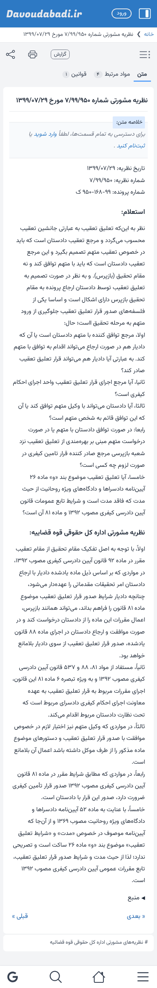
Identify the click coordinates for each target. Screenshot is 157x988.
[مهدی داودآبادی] (44, 13)
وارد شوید (44, 134)
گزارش (60, 54)
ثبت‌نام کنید (130, 146)
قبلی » (20, 916)
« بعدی (136, 916)
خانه (149, 34)
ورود (121, 13)
